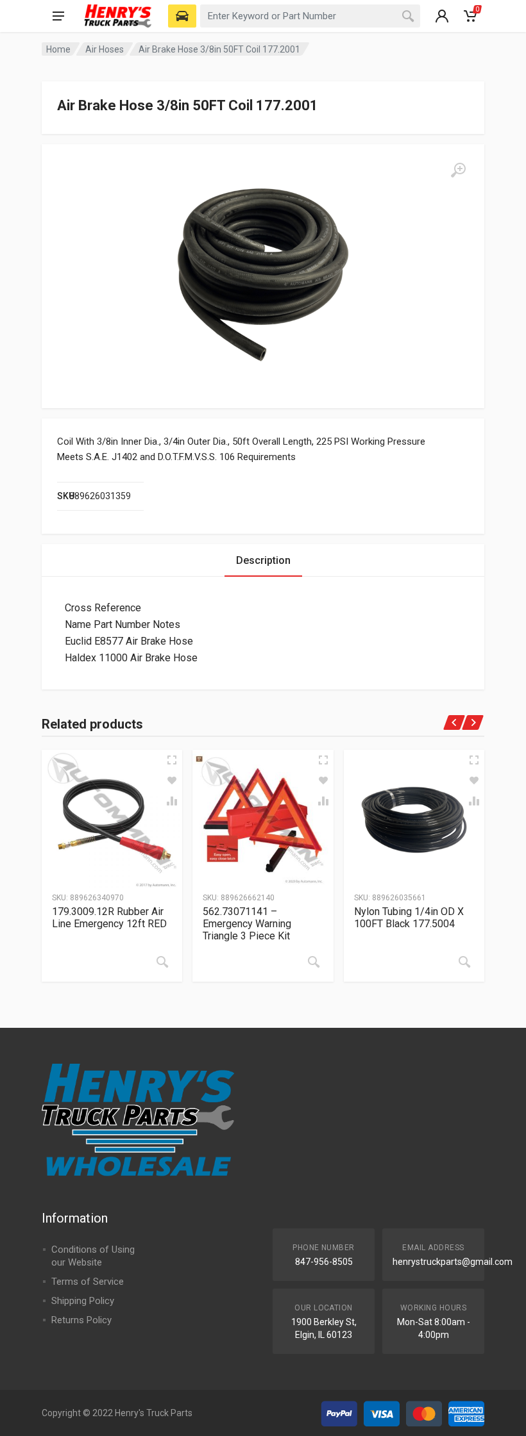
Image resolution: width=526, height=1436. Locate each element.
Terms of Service (87, 1281)
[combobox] (310, 16)
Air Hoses (104, 49)
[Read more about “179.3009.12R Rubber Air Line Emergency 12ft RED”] (162, 961)
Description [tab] (263, 560)
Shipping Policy (82, 1301)
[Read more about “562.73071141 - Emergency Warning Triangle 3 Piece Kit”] (313, 961)
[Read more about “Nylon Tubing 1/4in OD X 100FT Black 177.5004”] (464, 961)
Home (58, 49)
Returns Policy (81, 1320)
